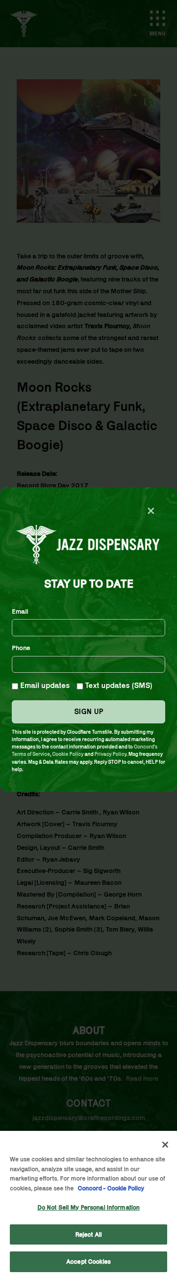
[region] (88, 1205)
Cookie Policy (68, 754)
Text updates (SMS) (117, 685)
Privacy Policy (110, 754)
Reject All (88, 1234)
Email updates (44, 685)
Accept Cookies (88, 1261)
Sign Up (88, 711)
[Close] (165, 1144)
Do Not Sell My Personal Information (88, 1207)
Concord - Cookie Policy (111, 1188)
